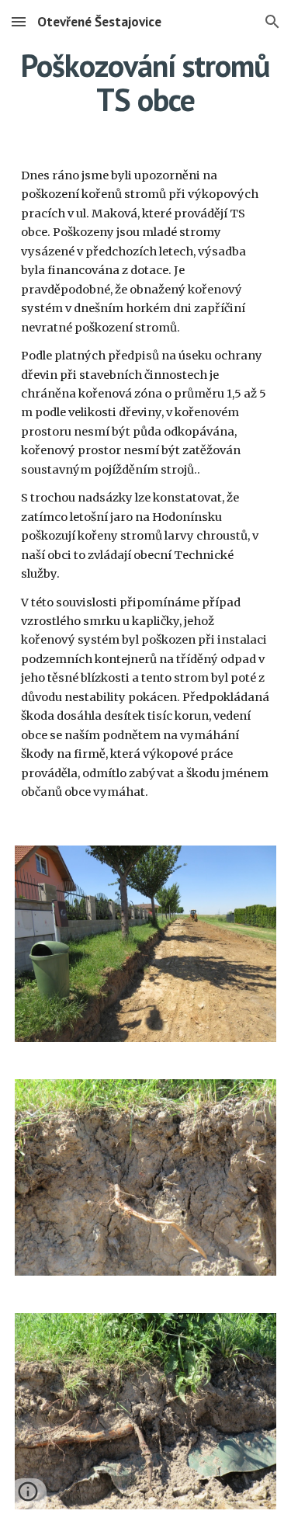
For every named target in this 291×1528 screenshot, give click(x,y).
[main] (146, 82)
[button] (18, 21)
